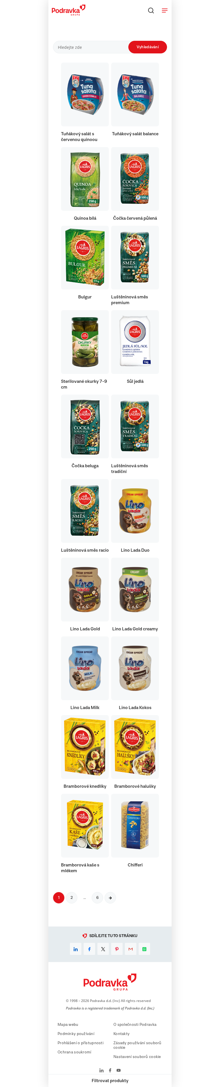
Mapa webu (68, 1025)
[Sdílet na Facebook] (89, 949)
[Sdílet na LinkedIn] (75, 949)
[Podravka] (68, 14)
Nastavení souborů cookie (137, 1057)
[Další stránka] (110, 897)
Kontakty (121, 1034)
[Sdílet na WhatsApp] (144, 949)
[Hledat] (151, 10)
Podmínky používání (76, 1034)
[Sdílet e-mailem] (130, 949)
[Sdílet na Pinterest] (117, 949)
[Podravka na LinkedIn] (101, 1071)
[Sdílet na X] (103, 949)
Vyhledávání (148, 47)
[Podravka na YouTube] (119, 1071)
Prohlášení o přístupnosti (80, 1043)
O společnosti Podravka (134, 1025)
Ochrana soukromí (74, 1052)
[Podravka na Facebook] (110, 1071)
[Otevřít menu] (164, 10)
